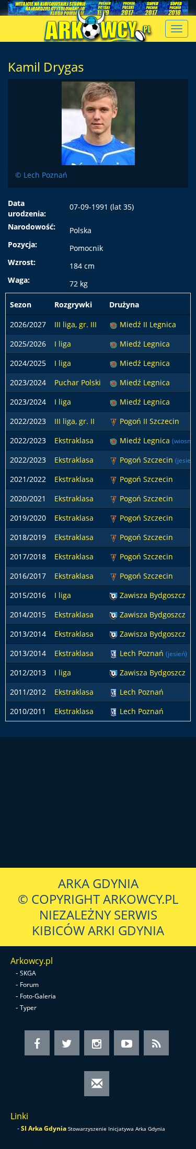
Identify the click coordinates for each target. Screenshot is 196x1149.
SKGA (28, 973)
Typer (28, 1007)
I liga (62, 344)
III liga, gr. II (74, 421)
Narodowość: (31, 227)
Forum (29, 984)
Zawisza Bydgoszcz (153, 595)
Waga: (19, 280)
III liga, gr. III (75, 324)
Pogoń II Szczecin (149, 421)
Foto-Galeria (38, 996)
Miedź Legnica (145, 344)
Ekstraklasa (74, 440)
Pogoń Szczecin (147, 460)
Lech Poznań (143, 653)
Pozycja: (22, 244)
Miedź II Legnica (148, 324)
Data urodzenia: (27, 208)
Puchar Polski (77, 382)
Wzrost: (22, 262)
